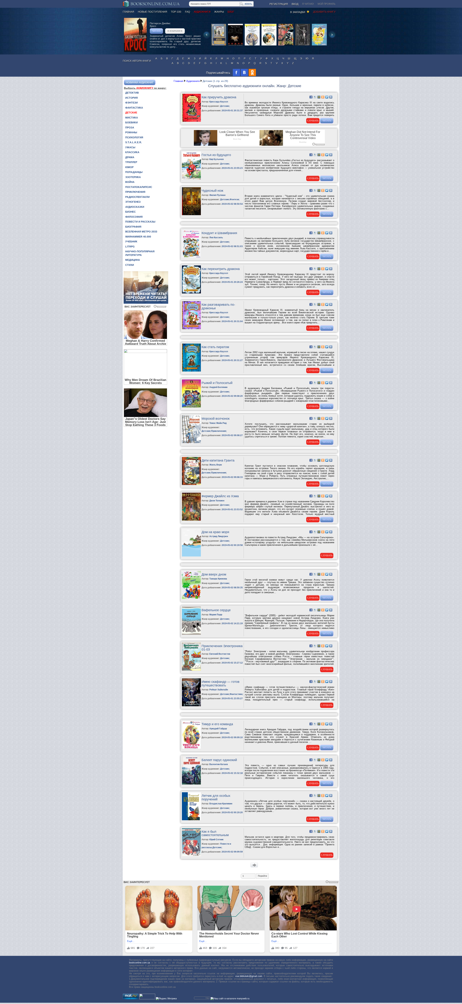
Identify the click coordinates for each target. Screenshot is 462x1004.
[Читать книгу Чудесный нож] (191, 214)
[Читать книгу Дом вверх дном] (191, 598)
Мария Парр (215, 614)
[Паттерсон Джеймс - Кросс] (135, 51)
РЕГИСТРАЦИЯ (278, 4)
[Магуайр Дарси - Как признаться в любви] (252, 45)
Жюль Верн (215, 464)
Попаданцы (134, 172)
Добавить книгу (324, 11)
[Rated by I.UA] (147, 998)
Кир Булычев (216, 159)
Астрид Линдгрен (218, 536)
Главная (128, 11)
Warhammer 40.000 (138, 236)
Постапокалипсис (138, 187)
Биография (133, 226)
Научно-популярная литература (139, 253)
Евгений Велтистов (219, 654)
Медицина (132, 259)
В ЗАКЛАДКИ (298, 12)
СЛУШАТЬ (313, 120)
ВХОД (295, 4)
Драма (129, 157)
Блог (231, 11)
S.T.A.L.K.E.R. (133, 142)
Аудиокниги (202, 11)
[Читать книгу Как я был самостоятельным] (191, 855)
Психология (134, 137)
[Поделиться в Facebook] (311, 97)
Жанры (219, 11)
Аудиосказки (134, 206)
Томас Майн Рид (218, 423)
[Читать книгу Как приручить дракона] (191, 121)
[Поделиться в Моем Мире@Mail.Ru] (318, 97)
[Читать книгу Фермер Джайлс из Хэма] (191, 520)
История (131, 97)
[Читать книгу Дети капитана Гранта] (191, 484)
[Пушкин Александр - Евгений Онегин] (218, 45)
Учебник (131, 241)
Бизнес (130, 211)
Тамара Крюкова (218, 578)
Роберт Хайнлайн (218, 689)
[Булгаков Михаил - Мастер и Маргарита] (302, 45)
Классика (132, 152)
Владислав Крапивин (220, 803)
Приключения (135, 191)
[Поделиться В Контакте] (330, 97)
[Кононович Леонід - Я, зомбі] (285, 45)
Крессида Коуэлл (218, 101)
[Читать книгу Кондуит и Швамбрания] (191, 256)
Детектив (132, 92)
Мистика (131, 117)
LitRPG (130, 246)
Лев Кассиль (216, 237)
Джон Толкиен (216, 500)
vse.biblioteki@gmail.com (248, 976)
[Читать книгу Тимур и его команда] (191, 747)
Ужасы (130, 147)
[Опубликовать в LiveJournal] (314, 97)
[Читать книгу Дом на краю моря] (191, 555)
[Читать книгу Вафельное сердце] (191, 633)
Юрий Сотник (216, 839)
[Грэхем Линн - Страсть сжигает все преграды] (268, 45)
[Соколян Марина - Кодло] (235, 45)
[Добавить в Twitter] (326, 97)
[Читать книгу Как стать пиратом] (191, 370)
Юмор (129, 167)
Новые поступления (152, 11)
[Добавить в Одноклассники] (322, 97)
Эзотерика (133, 177)
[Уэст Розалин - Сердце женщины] (319, 45)
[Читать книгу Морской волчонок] (191, 442)
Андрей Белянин (218, 387)
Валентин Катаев (218, 764)
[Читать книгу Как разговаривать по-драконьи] (191, 328)
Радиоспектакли (137, 196)
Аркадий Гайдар (218, 728)
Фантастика (134, 107)
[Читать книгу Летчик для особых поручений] (191, 819)
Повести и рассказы (140, 221)
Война (129, 182)
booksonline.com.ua (139, 962)
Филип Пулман (217, 195)
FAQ (187, 11)
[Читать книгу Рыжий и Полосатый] (191, 406)
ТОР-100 (176, 11)
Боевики (131, 122)
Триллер (131, 162)
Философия (134, 216)
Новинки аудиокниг (140, 82)
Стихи (129, 264)
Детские (131, 112)
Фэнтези (131, 102)
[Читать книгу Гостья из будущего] (191, 178)
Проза (129, 127)
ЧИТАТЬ (156, 31)
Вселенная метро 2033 (141, 231)
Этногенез (133, 201)
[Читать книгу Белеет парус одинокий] (191, 783)
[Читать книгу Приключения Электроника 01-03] (191, 669)
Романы (131, 132)
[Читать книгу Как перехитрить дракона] (191, 292)
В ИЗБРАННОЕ (175, 31)
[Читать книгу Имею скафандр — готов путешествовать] (191, 705)
